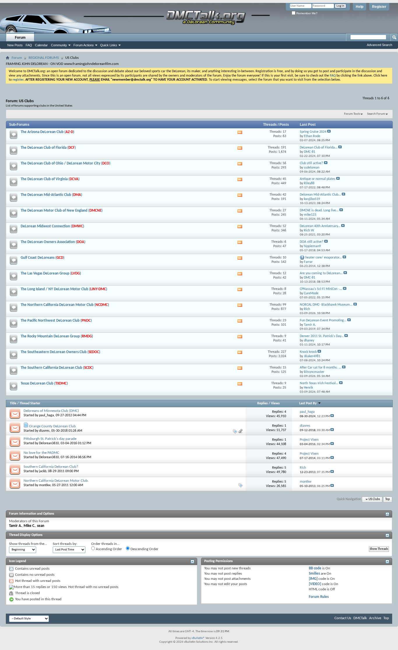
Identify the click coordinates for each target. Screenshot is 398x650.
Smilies (314, 573)
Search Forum (376, 114)
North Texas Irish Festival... (319, 383)
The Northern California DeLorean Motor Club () (65, 305)
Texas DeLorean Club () (44, 383)
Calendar (41, 45)
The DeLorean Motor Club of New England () (62, 210)
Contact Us (342, 618)
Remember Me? (306, 13)
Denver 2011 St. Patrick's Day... (322, 336)
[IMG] (313, 579)
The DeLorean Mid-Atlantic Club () (51, 195)
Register (379, 7)
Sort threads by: (65, 544)
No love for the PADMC (41, 453)
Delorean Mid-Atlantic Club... (320, 194)
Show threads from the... (28, 544)
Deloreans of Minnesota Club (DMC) (51, 411)
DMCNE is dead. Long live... (319, 210)
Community (59, 45)
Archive (375, 618)
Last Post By (308, 403)
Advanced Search (379, 45)
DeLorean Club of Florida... (318, 147)
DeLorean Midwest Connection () (52, 226)
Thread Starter (30, 403)
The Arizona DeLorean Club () (47, 132)
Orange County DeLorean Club (52, 426)
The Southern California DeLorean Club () (57, 368)
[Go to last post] (332, 416)
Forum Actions (83, 45)
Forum (20, 38)
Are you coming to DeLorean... (321, 273)
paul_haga (46, 415)
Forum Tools (352, 114)
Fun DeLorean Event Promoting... (323, 320)
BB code (315, 568)
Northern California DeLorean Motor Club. (56, 481)
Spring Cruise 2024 (313, 132)
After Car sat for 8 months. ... (320, 367)
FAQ (29, 45)
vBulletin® (198, 638)
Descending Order (144, 549)
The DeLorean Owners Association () (53, 242)
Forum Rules (319, 597)
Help (359, 7)
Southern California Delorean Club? (51, 467)
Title (13, 403)
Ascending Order (108, 549)
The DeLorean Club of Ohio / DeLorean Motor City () (65, 163)
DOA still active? (311, 242)
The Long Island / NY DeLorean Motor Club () (64, 289)
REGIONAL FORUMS (44, 58)
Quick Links (108, 45)
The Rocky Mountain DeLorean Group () (57, 336)
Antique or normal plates (317, 179)
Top (387, 499)
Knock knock (308, 352)
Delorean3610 (49, 443)
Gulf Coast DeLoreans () (42, 258)
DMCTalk (360, 618)
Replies (262, 403)
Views (275, 403)
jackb (42, 471)
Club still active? (311, 163)
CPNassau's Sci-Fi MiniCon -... (321, 289)
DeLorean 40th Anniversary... (320, 226)
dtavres (44, 431)
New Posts (15, 45)
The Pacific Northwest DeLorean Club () (56, 321)
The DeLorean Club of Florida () (48, 148)
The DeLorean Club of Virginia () (50, 179)
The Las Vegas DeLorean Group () (51, 273)
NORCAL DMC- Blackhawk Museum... (326, 305)
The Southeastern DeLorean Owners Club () (60, 352)
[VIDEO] (315, 584)
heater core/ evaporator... (323, 257)
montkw (44, 485)
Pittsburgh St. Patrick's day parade (50, 439)
